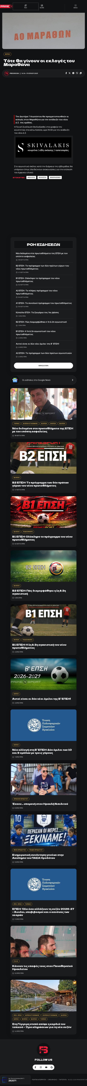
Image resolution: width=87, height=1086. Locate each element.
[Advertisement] (43, 96)
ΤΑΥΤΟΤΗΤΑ (63, 1080)
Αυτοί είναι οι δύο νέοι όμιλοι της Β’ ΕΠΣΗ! (37, 343)
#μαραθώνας (55, 177)
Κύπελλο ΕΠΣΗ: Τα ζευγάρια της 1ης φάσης (37, 312)
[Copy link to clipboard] (81, 73)
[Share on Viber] (77, 73)
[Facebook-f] (35, 1067)
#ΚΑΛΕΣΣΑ (42, 177)
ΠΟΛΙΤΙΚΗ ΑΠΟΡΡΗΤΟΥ (39, 1080)
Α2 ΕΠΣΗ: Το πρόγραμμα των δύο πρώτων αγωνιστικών (44, 353)
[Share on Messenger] (73, 73)
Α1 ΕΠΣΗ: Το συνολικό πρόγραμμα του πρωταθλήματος (44, 303)
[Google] (51, 1067)
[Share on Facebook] (66, 73)
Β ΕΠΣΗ (7, 54)
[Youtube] (46, 1067)
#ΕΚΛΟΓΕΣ (31, 177)
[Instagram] (41, 1067)
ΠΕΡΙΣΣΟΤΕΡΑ (43, 366)
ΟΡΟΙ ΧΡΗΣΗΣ (52, 1080)
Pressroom (14, 73)
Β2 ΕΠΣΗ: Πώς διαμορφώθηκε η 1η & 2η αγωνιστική (41, 322)
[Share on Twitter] (70, 73)
